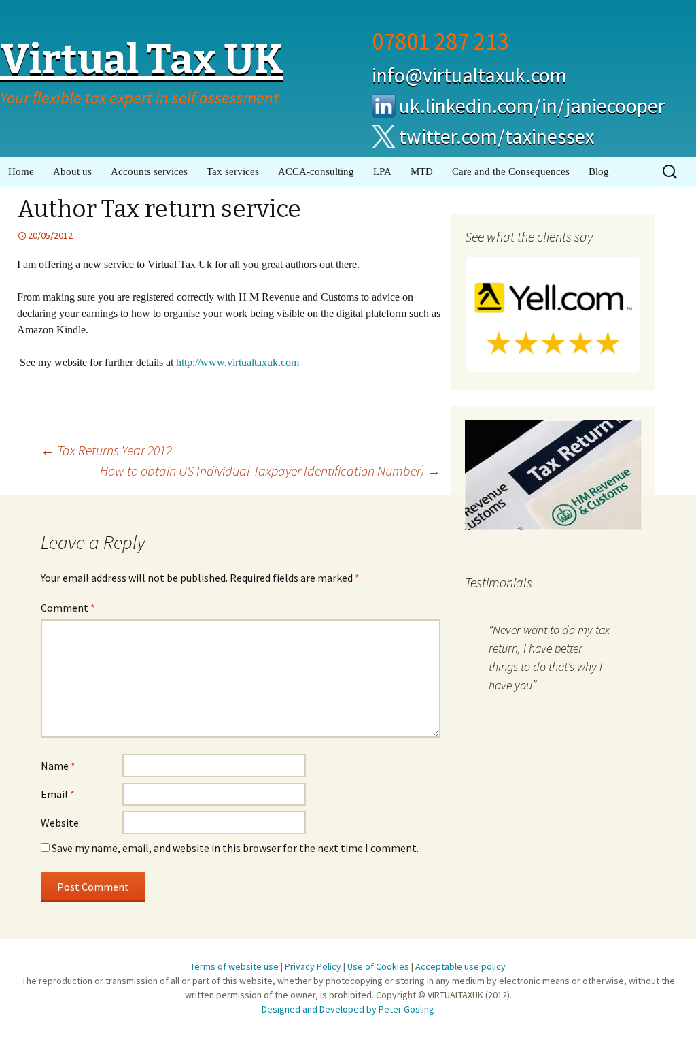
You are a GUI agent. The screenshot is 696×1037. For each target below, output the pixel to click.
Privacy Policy (313, 966)
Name (58, 765)
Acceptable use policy (460, 966)
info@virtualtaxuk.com (469, 75)
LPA (382, 171)
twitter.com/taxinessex (496, 136)
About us (72, 171)
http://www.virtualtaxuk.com (237, 362)
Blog (599, 171)
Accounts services (149, 171)
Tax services (233, 171)
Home (21, 171)
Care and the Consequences (511, 171)
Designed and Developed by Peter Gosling (348, 1009)
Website (60, 822)
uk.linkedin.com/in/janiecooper (532, 105)
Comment (68, 607)
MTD (422, 171)
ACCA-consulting (316, 171)
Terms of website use (234, 966)
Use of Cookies (378, 966)
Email (58, 794)
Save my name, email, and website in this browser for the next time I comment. (235, 848)
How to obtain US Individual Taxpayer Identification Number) (270, 470)
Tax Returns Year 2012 (106, 450)
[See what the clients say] (553, 313)
